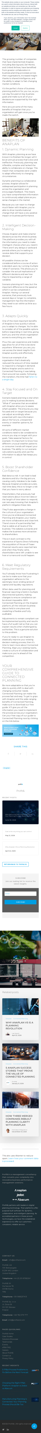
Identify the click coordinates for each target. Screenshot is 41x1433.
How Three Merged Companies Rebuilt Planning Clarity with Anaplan (19, 1120)
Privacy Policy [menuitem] (7, 1358)
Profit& (10, 42)
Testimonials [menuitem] (7, 1342)
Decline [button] (25, 28)
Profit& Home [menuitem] (8, 1334)
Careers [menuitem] (5, 1350)
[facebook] (8, 754)
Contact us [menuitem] (6, 1356)
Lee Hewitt (15, 1033)
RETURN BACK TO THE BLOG (15, 864)
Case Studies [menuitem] (7, 1336)
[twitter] (20, 754)
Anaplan (6, 768)
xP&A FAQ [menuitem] (6, 1347)
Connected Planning (20, 1018)
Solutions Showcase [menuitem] (10, 1339)
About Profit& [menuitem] (7, 1353)
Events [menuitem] (5, 1345)
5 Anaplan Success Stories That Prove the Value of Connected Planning (20, 1072)
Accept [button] (15, 28)
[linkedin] (33, 754)
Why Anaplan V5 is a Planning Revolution (19, 1025)
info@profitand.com (17, 1260)
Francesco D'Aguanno (19, 1130)
